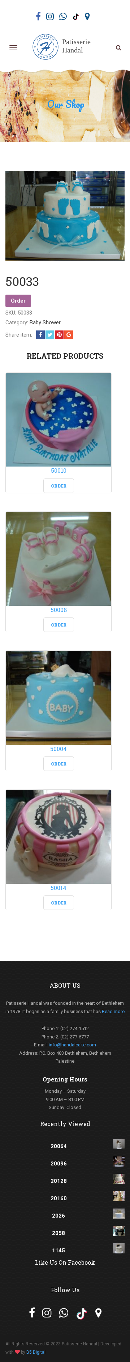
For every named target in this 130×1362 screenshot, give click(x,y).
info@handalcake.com (72, 1044)
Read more (113, 1011)
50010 (58, 470)
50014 (58, 887)
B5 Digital (36, 1352)
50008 (59, 609)
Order (18, 301)
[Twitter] (50, 334)
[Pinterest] (59, 334)
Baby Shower (45, 322)
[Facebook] (40, 334)
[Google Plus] (68, 334)
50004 (58, 748)
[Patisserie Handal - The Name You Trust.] (63, 47)
